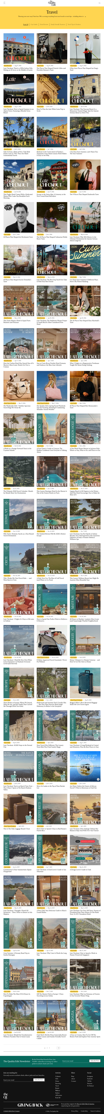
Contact (73, 1081)
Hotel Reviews (44, 24)
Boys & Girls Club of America (85, 1104)
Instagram (90, 1076)
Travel (57, 1086)
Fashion (57, 1093)
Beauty (57, 1088)
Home (57, 1081)
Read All (25, 24)
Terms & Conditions (95, 1111)
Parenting (58, 1083)
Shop (72, 1076)
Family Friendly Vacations (58, 24)
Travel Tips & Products (74, 24)
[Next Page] (58, 1048)
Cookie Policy (84, 1111)
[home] (52, 3)
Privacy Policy (74, 1111)
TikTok (89, 1081)
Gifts (56, 1079)
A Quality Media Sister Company (11, 1111)
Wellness (57, 1090)
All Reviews (58, 1095)
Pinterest (89, 1083)
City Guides (34, 24)
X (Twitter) (90, 1086)
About (73, 1079)
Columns (58, 1076)
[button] (99, 3)
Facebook (89, 1079)
